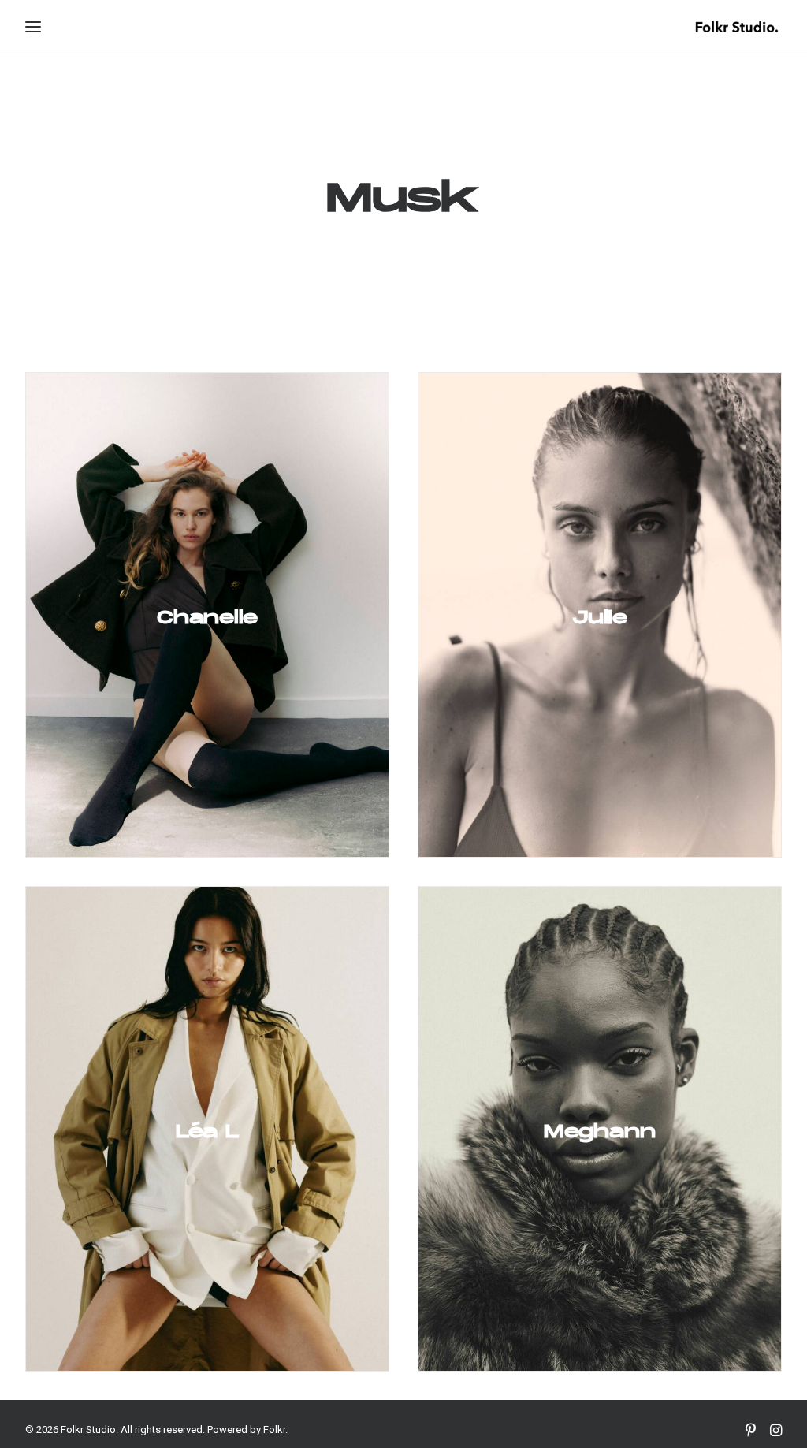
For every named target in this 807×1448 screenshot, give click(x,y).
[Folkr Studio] (736, 26)
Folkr (274, 1429)
